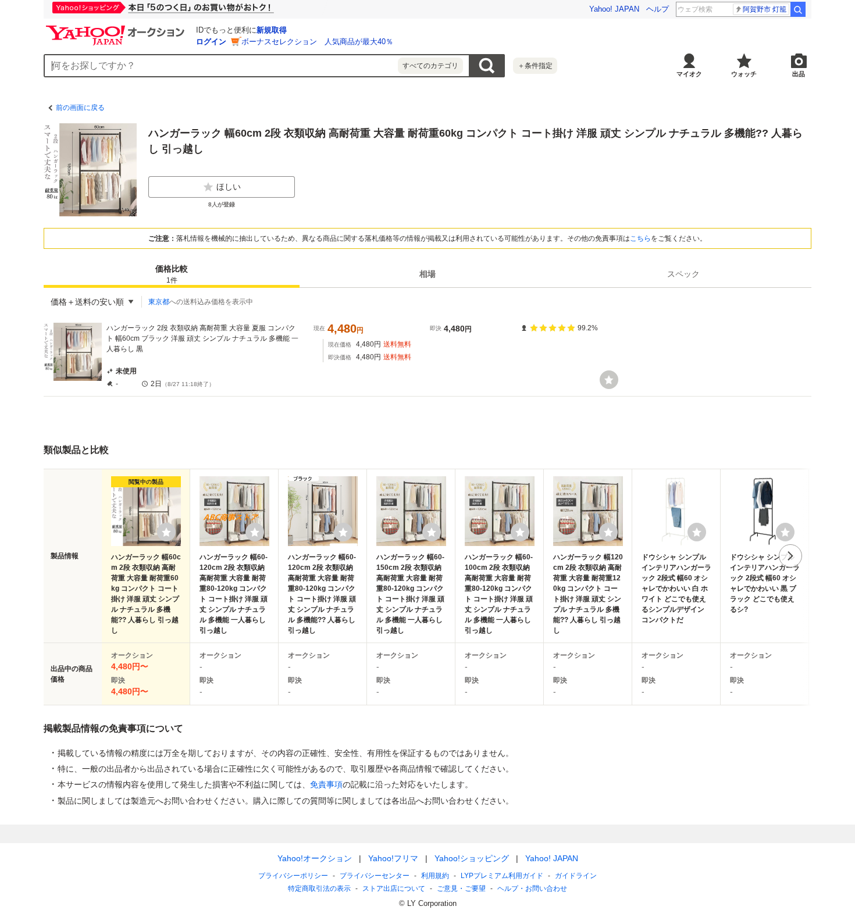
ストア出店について (393, 888)
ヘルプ (657, 9)
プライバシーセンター (374, 876)
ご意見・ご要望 (461, 888)
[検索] (798, 9)
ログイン (211, 41)
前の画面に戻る (80, 108)
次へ (790, 556)
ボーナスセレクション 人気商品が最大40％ (317, 41)
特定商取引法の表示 (319, 888)
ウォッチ (744, 73)
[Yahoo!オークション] (117, 28)
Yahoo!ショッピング (471, 858)
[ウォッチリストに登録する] (166, 532)
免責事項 (326, 784)
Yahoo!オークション (314, 858)
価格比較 (171, 274)
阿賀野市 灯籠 (764, 9)
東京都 (158, 301)
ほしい (228, 186)
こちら (640, 238)
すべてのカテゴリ (430, 66)
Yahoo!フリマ (393, 858)
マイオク (689, 73)
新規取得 (271, 30)
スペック (683, 274)
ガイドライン (576, 876)
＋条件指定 (535, 66)
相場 (427, 274)
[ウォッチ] (609, 379)
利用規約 (435, 876)
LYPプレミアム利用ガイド (502, 876)
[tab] (172, 274)
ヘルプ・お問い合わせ (532, 888)
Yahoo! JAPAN (614, 9)
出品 (798, 73)
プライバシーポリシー (293, 876)
